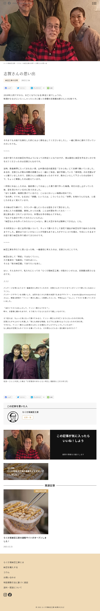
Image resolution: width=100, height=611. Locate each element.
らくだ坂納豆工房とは (14, 562)
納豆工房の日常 (11, 80)
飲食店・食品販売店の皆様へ (23, 3)
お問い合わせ (10, 577)
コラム (7, 572)
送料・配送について (13, 587)
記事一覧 (27, 417)
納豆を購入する (11, 567)
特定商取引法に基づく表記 (16, 582)
